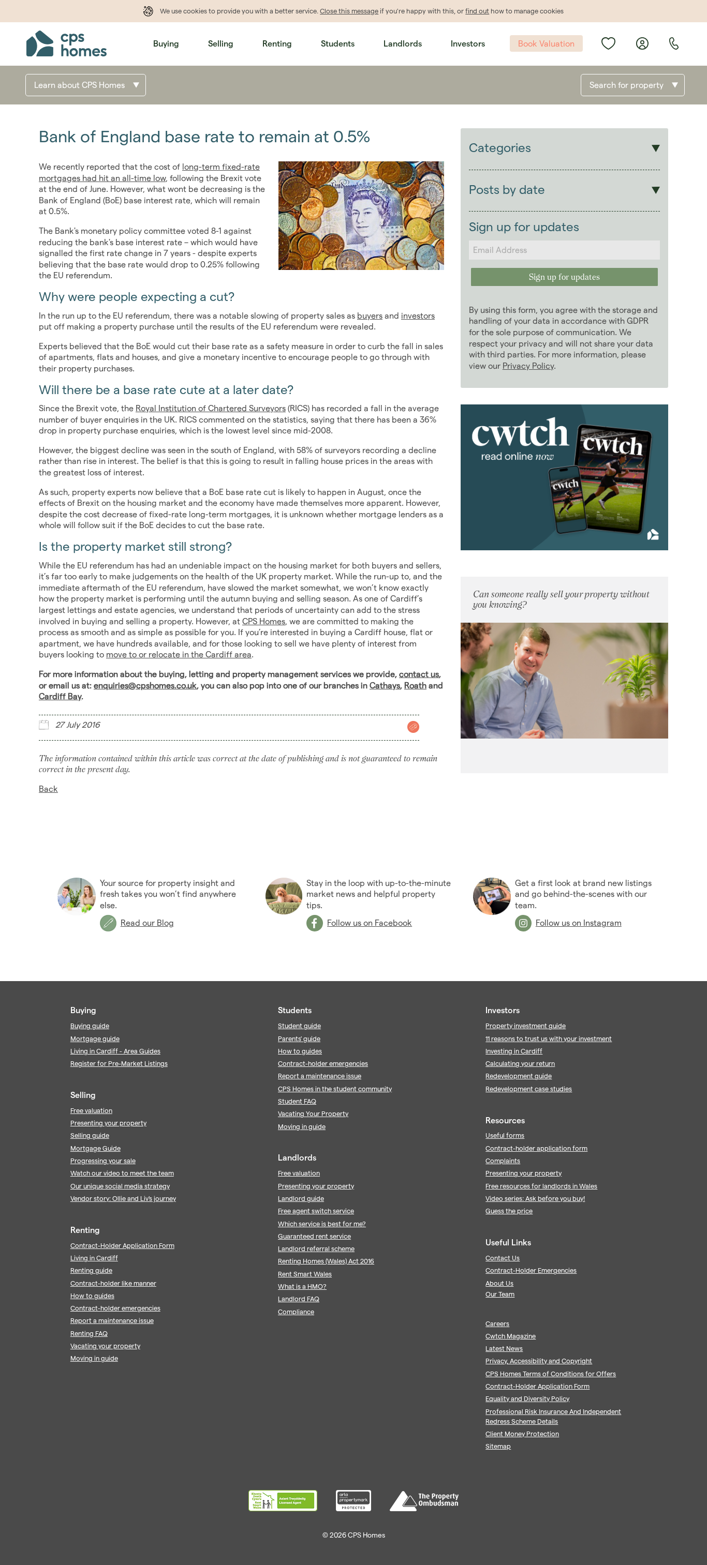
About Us (499, 1283)
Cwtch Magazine (510, 1336)
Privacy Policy (528, 366)
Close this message (349, 10)
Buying (166, 43)
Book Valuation (546, 43)
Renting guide (91, 1270)
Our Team (499, 1294)
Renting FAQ (89, 1333)
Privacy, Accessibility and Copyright (538, 1360)
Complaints (502, 1160)
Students (338, 43)
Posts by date (507, 190)
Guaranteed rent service (314, 1236)
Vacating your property (105, 1345)
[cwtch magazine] (564, 547)
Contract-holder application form (536, 1148)
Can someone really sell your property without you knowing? (561, 599)
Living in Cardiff (94, 1257)
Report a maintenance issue (112, 1320)
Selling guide (89, 1135)
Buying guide (89, 1025)
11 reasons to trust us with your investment (548, 1038)
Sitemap (498, 1446)
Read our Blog (147, 923)
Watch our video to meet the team (122, 1173)
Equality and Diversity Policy (527, 1398)
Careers (497, 1323)
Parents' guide (299, 1038)
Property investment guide (525, 1025)
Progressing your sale (103, 1160)
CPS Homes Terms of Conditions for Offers (550, 1373)
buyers (369, 315)
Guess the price (509, 1210)
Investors (468, 43)
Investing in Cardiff (513, 1051)
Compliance (296, 1311)
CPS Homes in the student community (335, 1088)
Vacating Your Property (313, 1113)
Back (48, 789)
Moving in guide (94, 1358)
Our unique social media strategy (120, 1186)
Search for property (627, 85)
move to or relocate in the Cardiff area (179, 654)
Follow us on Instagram (579, 923)
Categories (500, 148)
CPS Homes (263, 621)
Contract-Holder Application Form (122, 1245)
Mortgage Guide (95, 1148)
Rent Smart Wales (305, 1273)
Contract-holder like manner (113, 1283)
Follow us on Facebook (369, 923)
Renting (277, 43)
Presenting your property (108, 1122)
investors (418, 315)
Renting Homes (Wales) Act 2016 (326, 1261)
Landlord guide (301, 1198)
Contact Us (502, 1257)
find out (477, 10)
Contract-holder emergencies (115, 1308)
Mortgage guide (95, 1038)
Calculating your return (520, 1063)
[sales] (411, 726)
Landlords (403, 43)
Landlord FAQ (298, 1298)
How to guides (92, 1295)
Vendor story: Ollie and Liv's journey (123, 1198)
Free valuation (91, 1110)
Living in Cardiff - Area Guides (115, 1051)
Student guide (299, 1025)
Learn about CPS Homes (79, 85)
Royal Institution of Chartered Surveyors (211, 408)
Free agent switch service (316, 1210)
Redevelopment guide (518, 1075)
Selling (220, 43)
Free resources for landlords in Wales (541, 1186)
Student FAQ (297, 1101)
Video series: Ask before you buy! (535, 1198)
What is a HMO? (302, 1286)
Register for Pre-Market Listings (119, 1063)
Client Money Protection (522, 1433)
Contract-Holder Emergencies (531, 1270)
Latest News (504, 1348)
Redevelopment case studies (528, 1088)
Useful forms (504, 1135)
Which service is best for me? (322, 1223)
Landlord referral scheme (316, 1248)
